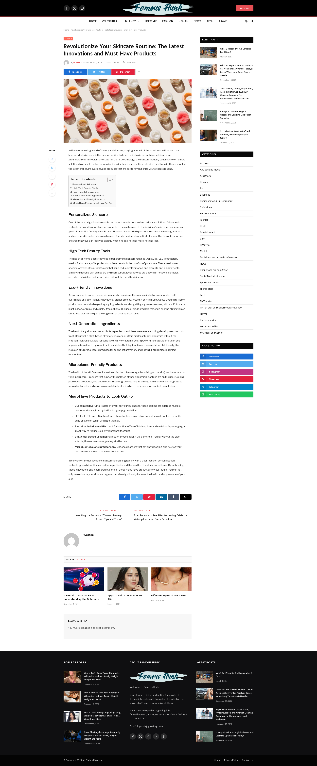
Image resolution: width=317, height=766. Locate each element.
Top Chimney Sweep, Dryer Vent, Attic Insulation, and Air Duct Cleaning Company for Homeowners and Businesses (236, 93)
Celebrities (109, 21)
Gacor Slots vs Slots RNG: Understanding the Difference (81, 597)
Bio (202, 188)
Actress (204, 163)
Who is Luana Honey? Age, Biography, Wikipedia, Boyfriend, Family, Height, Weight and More (102, 716)
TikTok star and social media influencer (221, 307)
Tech (210, 21)
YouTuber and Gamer (211, 332)
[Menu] (66, 21)
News (197, 21)
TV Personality (208, 320)
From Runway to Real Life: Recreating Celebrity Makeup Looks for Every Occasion (160, 518)
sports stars (206, 288)
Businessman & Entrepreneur (216, 201)
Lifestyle (151, 21)
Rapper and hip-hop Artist (214, 270)
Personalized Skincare (84, 184)
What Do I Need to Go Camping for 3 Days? (235, 50)
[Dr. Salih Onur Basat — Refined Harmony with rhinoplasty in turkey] (208, 135)
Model (203, 251)
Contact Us (247, 760)
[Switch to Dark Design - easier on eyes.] (246, 21)
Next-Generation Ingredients (88, 195)
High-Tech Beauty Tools (85, 188)
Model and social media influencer (218, 257)
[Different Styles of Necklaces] (171, 579)
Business (130, 21)
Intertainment (207, 232)
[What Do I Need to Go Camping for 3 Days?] (208, 52)
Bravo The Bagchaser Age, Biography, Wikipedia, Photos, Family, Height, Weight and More (102, 736)
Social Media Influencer (213, 276)
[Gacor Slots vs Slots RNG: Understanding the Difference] (84, 579)
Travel (223, 21)
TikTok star (206, 301)
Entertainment (208, 213)
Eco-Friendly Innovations (86, 192)
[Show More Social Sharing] (138, 72)
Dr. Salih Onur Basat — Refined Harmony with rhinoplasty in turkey (235, 135)
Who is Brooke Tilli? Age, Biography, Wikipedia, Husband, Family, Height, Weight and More (101, 696)
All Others (205, 175)
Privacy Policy (231, 760)
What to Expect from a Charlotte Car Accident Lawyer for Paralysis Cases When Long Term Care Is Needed (236, 70)
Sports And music (209, 282)
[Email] (52, 193)
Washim (78, 62)
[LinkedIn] (52, 176)
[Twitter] (52, 167)
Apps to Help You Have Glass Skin (124, 597)
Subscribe (245, 8)
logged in (87, 627)
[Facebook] (52, 159)
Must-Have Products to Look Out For (92, 203)
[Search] (251, 21)
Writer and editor (209, 326)
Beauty (68, 39)
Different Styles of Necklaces (168, 596)
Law (202, 238)
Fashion (167, 21)
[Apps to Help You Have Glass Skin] (127, 579)
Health (183, 21)
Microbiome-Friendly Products (89, 199)
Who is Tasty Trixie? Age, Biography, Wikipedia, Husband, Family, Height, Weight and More (102, 676)
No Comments (114, 62)
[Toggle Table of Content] (108, 180)
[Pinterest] (52, 184)
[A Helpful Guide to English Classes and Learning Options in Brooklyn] (208, 115)
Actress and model (210, 169)
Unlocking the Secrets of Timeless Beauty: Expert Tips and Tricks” (98, 518)
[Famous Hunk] (158, 8)
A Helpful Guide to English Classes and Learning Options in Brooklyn (235, 115)
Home (93, 21)
